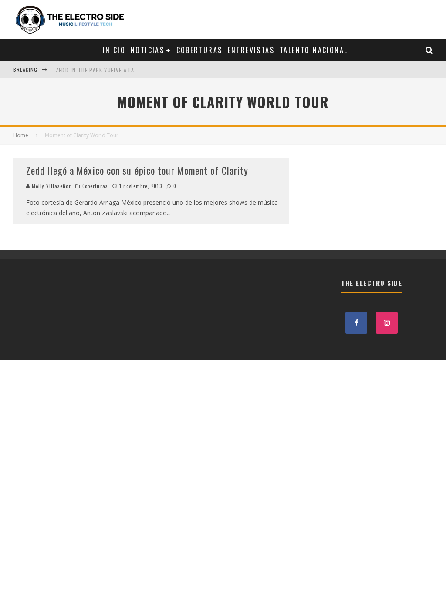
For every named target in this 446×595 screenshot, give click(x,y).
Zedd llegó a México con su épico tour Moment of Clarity (137, 170)
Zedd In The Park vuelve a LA (95, 69)
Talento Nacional (314, 50)
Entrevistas (251, 50)
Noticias (147, 50)
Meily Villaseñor (50, 186)
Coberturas (199, 50)
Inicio (114, 50)
